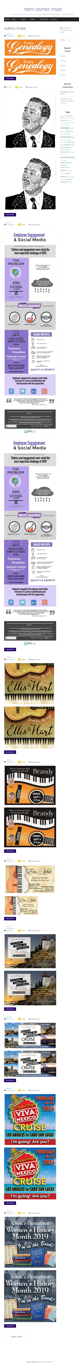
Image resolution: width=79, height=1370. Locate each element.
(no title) (63, 56)
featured (65, 137)
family (68, 134)
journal (62, 145)
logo (73, 145)
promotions (63, 160)
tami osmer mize (43, 9)
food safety (63, 140)
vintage (69, 179)
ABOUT (14, 19)
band (62, 118)
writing (69, 182)
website (63, 181)
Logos (71, 147)
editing (70, 131)
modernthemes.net (46, 1362)
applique (62, 116)
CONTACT (54, 19)
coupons (62, 124)
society (69, 177)
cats (71, 120)
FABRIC (32, 19)
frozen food (63, 142)
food (73, 137)
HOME (7, 19)
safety (68, 170)
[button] (30, 47)
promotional (10, 36)
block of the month (69, 118)
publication (63, 165)
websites (9, 930)
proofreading (65, 162)
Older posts (17, 1336)
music (68, 150)
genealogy (70, 142)
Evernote (62, 134)
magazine (63, 150)
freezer (69, 140)
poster (72, 152)
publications (10, 225)
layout (68, 144)
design (65, 128)
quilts (63, 170)
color (61, 122)
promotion (63, 154)
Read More (10, 78)
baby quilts (69, 116)
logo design (64, 147)
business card (64, 120)
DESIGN (23, 19)
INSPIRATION (43, 19)
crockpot (67, 124)
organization (65, 152)
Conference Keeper (69, 122)
